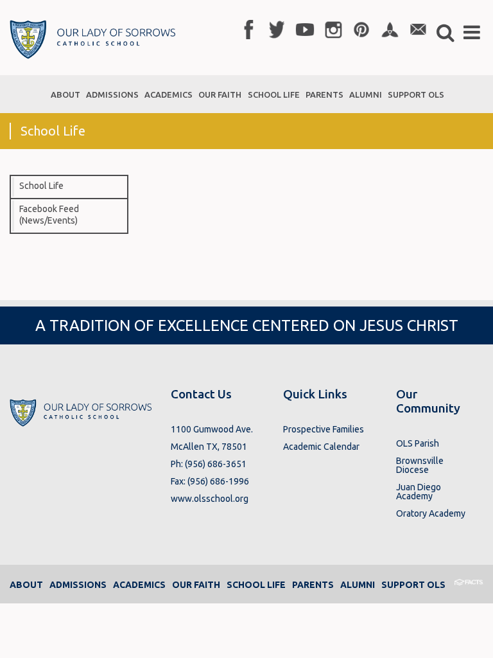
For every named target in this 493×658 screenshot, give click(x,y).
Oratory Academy (430, 513)
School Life (41, 186)
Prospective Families (323, 429)
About (26, 585)
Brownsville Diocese (420, 465)
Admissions (78, 585)
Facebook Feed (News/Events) (49, 215)
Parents (313, 585)
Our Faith (196, 585)
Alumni (357, 585)
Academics (139, 585)
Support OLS (413, 585)
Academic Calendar (321, 446)
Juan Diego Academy (418, 491)
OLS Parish (417, 443)
